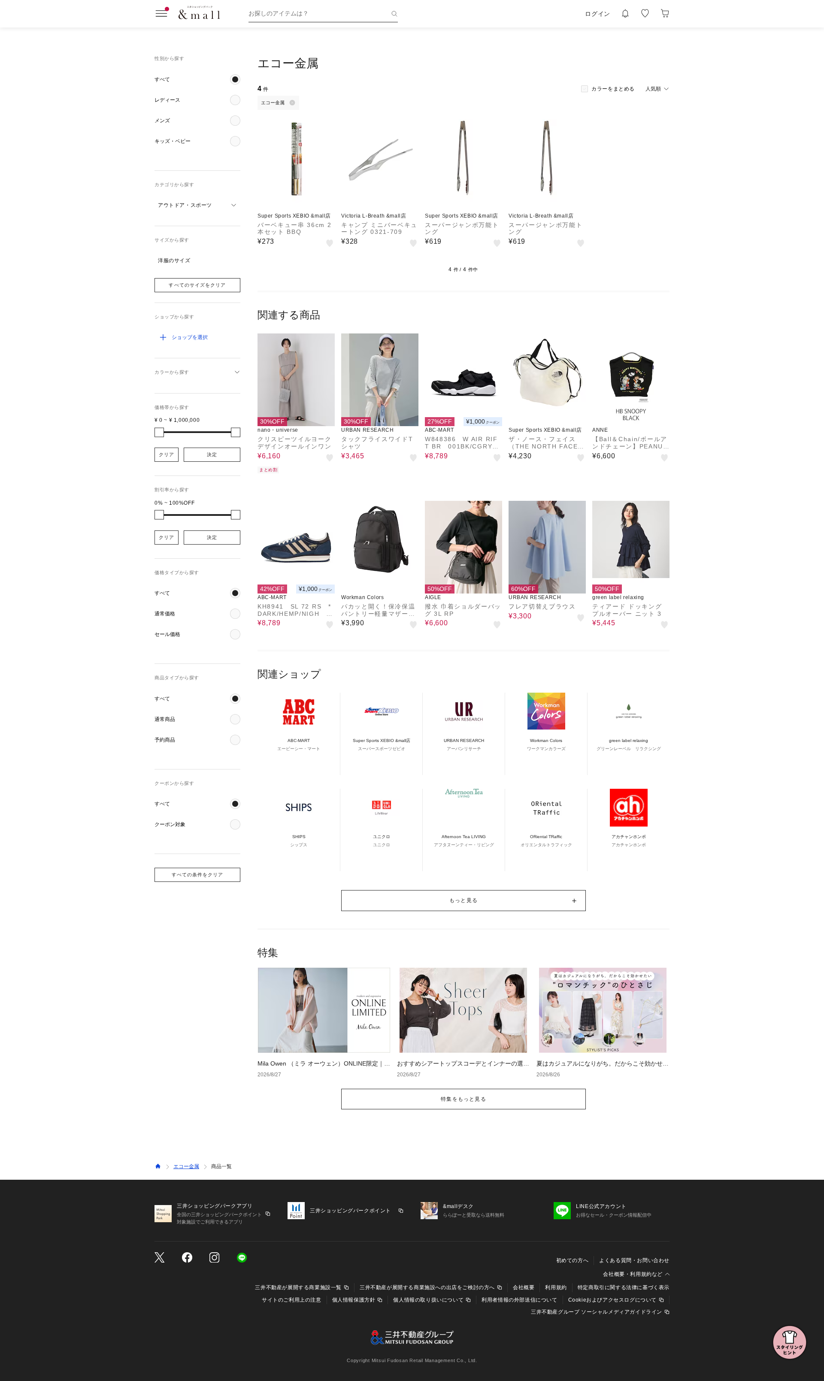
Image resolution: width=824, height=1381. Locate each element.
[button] (197, 79)
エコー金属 (186, 1166)
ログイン (597, 14)
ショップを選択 (190, 337)
